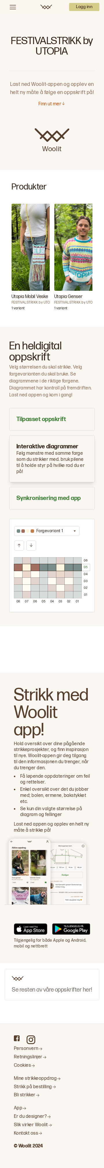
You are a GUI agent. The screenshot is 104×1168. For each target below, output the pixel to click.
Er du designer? (30, 1116)
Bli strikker (25, 1095)
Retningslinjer (28, 1057)
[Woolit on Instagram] (31, 1039)
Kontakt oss (26, 1133)
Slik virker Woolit (31, 1125)
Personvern (26, 1048)
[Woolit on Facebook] (17, 1038)
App (18, 1108)
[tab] (52, 419)
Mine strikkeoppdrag (35, 1078)
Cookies (22, 1065)
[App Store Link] (30, 930)
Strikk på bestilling (33, 1087)
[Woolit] (46, 7)
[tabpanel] (52, 565)
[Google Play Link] (71, 930)
